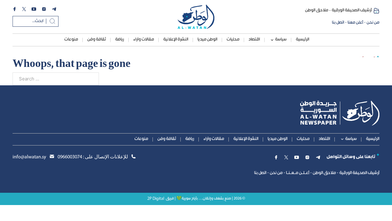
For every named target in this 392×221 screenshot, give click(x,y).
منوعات (71, 39)
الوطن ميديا (207, 39)
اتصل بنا (338, 23)
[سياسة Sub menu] (272, 40)
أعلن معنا (355, 23)
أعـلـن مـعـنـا (297, 173)
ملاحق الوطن (316, 10)
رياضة (119, 39)
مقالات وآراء (143, 39)
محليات (233, 39)
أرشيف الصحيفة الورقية (352, 10)
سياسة (281, 39)
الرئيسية (302, 39)
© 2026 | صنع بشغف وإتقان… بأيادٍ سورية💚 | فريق (205, 199)
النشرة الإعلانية (175, 39)
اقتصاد (254, 39)
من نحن (373, 23)
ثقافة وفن (96, 39)
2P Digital (155, 198)
